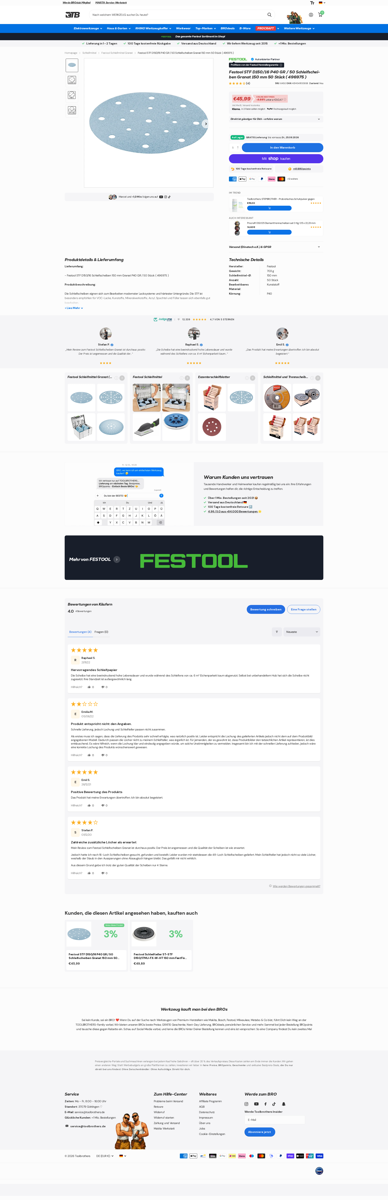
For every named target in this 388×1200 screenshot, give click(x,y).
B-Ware (245, 28)
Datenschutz (206, 1112)
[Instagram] (165, 197)
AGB (201, 1106)
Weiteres (207, 1094)
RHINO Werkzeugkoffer (151, 28)
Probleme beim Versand (168, 1101)
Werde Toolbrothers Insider (263, 1112)
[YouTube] (161, 197)
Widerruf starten (164, 1117)
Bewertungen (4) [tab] (80, 632)
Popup (284, 98)
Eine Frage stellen (303, 609)
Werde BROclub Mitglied (77, 2)
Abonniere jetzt (260, 1132)
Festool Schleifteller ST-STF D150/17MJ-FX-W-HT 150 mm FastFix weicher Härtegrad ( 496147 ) (159, 956)
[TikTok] (169, 197)
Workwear (183, 28)
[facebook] (266, 1104)
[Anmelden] (311, 14)
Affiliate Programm (210, 1101)
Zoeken (269, 15)
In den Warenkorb (282, 147)
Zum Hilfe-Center (170, 1094)
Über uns (204, 1123)
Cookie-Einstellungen (212, 1134)
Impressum (206, 1117)
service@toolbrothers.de (87, 1126)
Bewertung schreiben (266, 609)
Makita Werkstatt (164, 1128)
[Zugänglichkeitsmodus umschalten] (312, 3)
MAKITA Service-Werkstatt (111, 2)
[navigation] (72, 65)
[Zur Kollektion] (122, 378)
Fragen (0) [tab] (101, 632)
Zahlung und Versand (167, 1123)
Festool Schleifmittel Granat (117, 53)
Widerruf (159, 1112)
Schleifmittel (89, 53)
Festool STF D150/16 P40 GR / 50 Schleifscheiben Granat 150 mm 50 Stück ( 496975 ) (93, 956)
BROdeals (228, 28)
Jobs (202, 1128)
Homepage (71, 53)
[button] (237, 83)
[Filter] (277, 631)
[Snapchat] (284, 1104)
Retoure (158, 1106)
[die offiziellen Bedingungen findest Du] (280, 65)
